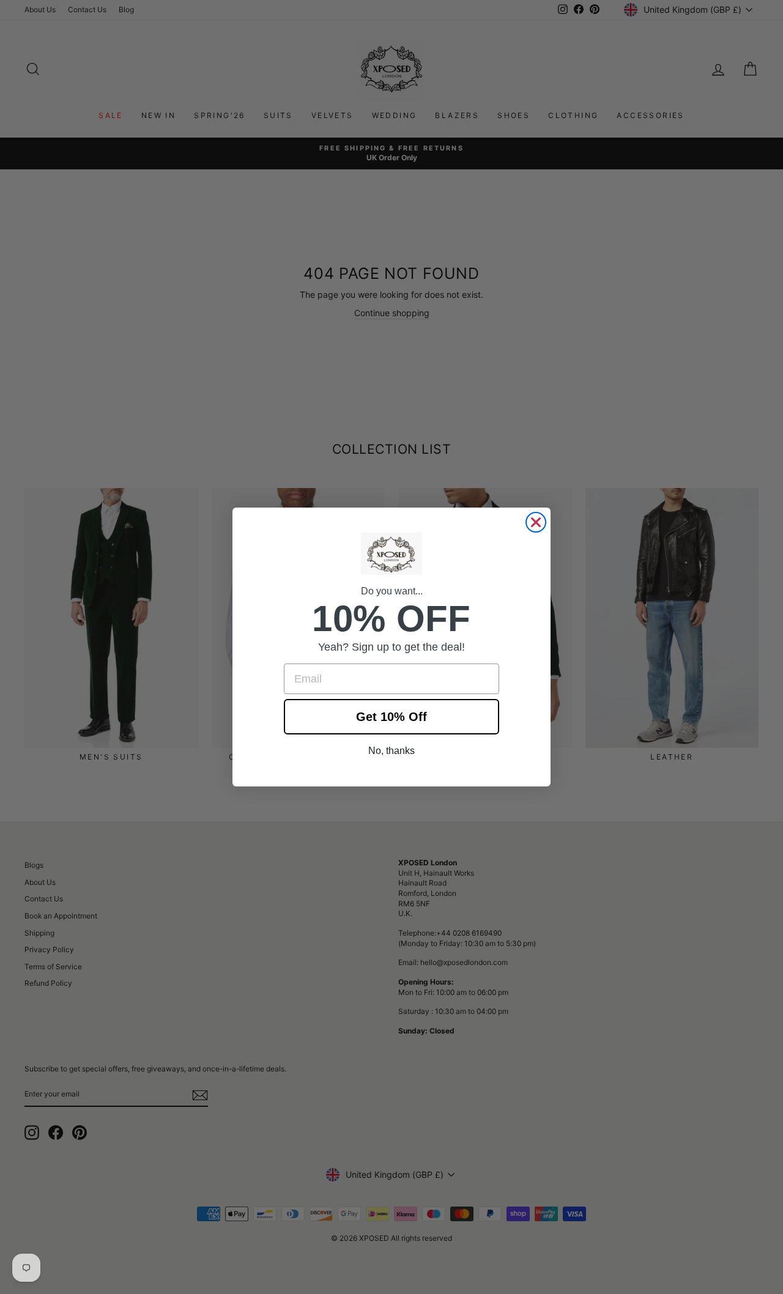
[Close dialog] (536, 522)
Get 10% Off (391, 716)
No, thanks (391, 750)
